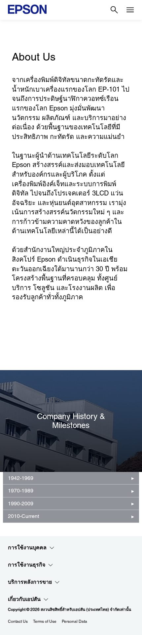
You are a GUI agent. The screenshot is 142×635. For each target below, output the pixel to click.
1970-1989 (20, 490)
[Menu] (130, 10)
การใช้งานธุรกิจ (26, 565)
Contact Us (18, 621)
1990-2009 (20, 503)
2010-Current (23, 516)
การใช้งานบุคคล (27, 547)
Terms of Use (44, 621)
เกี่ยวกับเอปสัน (24, 599)
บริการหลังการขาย (30, 582)
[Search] (114, 10)
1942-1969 (20, 478)
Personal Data (74, 621)
